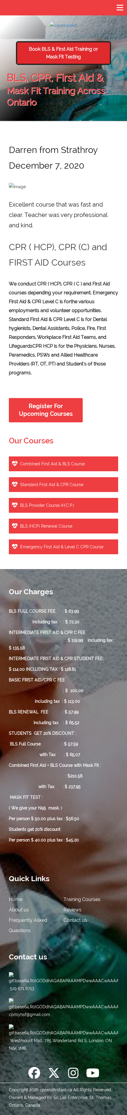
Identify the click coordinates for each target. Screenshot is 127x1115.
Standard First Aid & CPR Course (51, 484)
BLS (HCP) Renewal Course (46, 526)
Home (15, 899)
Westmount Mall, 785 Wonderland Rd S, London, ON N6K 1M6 (60, 1044)
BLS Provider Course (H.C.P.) (47, 505)
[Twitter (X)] (53, 1074)
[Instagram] (73, 1074)
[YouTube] (92, 1074)
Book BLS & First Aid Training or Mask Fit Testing (63, 53)
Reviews (73, 910)
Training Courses (82, 899)
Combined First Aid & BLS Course (52, 463)
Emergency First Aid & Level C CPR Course (61, 546)
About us (19, 910)
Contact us (75, 920)
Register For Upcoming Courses (46, 410)
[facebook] (34, 1074)
